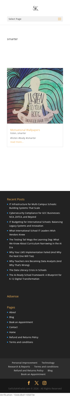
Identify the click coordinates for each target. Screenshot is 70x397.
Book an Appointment (21, 322)
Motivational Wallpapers (25, 130)
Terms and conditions (21, 342)
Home (12, 332)
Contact (13, 327)
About (12, 312)
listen (13, 133)
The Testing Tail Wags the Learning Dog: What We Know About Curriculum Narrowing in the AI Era (35, 243)
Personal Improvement (24, 362)
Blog (11, 317)
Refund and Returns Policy (23, 337)
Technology (48, 362)
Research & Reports (19, 366)
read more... (17, 141)
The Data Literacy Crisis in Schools (28, 270)
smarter (21, 133)
